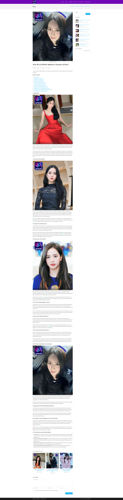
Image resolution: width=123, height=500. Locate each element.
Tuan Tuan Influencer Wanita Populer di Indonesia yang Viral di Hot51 (52, 470)
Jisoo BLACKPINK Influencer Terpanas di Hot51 (82, 6)
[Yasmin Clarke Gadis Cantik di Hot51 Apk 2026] (77, 40)
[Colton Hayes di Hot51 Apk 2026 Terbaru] (77, 21)
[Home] (70, 6)
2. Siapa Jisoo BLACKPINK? (38, 78)
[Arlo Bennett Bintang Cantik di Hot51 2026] (77, 30)
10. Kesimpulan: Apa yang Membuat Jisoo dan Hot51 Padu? (43, 89)
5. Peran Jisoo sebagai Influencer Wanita (40, 82)
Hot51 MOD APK (87, 498)
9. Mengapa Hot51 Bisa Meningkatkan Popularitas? (41, 88)
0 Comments (86, 22)
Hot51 (34, 221)
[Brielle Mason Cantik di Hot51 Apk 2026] (77, 26)
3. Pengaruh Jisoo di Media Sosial (39, 79)
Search (77, 12)
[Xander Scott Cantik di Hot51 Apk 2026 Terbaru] (77, 45)
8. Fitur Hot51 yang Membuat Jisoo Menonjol (41, 86)
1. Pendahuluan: (36, 77)
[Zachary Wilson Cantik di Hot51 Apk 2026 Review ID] (77, 35)
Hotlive (84, 498)
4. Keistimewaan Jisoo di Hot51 (38, 81)
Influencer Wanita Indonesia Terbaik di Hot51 (39, 470)
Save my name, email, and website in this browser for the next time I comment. (46, 490)
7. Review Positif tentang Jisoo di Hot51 (40, 85)
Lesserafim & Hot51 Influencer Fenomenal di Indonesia (66, 470)
